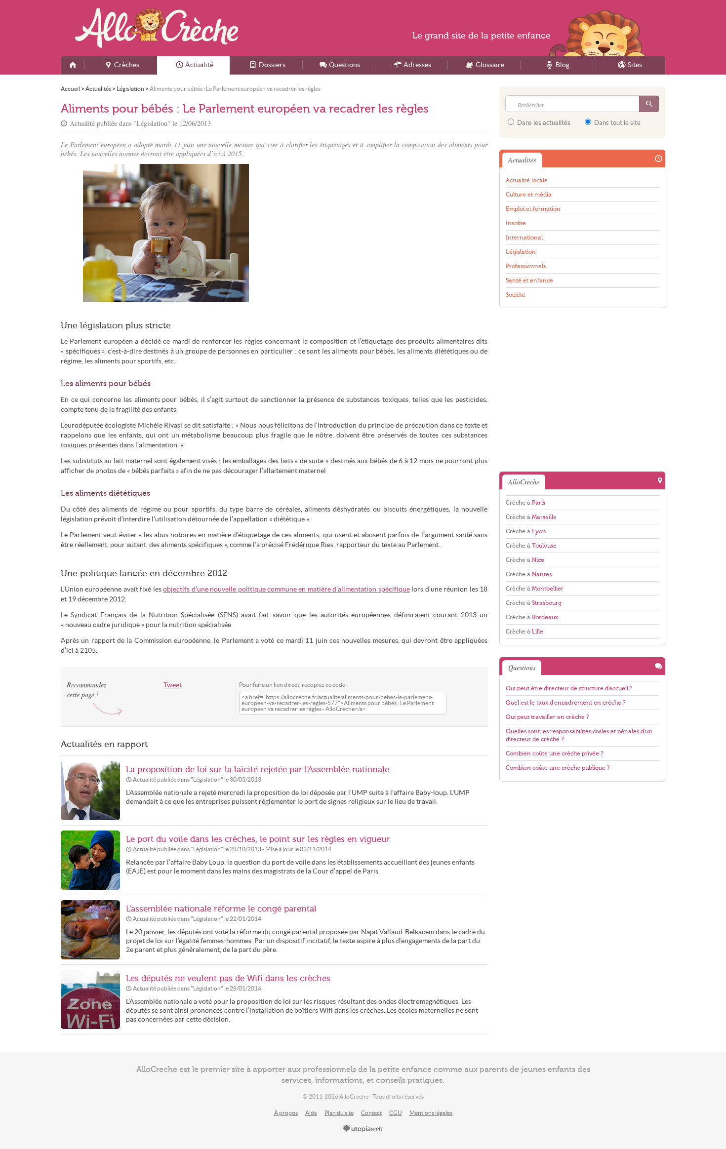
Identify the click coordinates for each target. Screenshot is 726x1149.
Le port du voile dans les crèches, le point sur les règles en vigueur (258, 839)
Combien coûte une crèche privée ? (554, 753)
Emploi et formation (533, 208)
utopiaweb (363, 1129)
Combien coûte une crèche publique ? (557, 767)
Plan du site (339, 1112)
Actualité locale (527, 180)
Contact (371, 1112)
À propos (286, 1112)
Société (515, 294)
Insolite (516, 223)
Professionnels (526, 266)
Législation (521, 251)
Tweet (172, 685)
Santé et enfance (529, 280)
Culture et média (529, 194)
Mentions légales (430, 1112)
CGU (395, 1112)
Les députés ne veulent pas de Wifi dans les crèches (228, 978)
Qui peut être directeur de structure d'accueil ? (569, 688)
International (524, 237)
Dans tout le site (617, 122)
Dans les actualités (543, 122)
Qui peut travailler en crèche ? (547, 716)
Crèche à (525, 502)
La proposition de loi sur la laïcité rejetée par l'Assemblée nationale (257, 769)
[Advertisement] (382, 233)
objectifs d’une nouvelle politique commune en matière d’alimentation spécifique (286, 589)
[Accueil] (72, 65)
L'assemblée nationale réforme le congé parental (221, 908)
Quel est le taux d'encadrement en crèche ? (565, 702)
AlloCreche (157, 28)
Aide (311, 1112)
